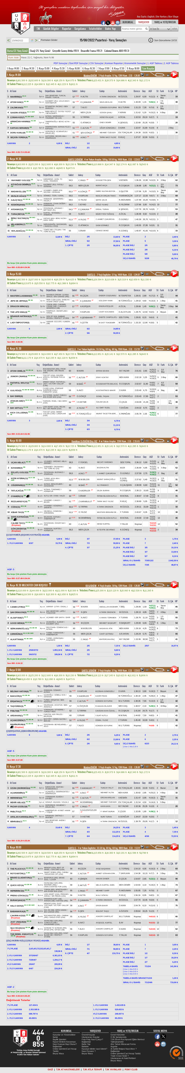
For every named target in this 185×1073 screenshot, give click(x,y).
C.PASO (82, 180)
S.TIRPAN (85, 117)
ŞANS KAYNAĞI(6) (20, 517)
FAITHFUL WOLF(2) (19, 383)
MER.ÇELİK (86, 112)
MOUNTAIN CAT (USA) (54, 874)
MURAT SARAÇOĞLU (106, 479)
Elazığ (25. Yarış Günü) (40, 51)
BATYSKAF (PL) (50, 210)
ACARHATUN (61, 132)
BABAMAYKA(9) (18, 911)
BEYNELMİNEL (60, 725)
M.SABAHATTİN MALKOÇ (107, 384)
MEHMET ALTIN (107, 793)
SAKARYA (47, 508)
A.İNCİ (83, 137)
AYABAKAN (48, 199)
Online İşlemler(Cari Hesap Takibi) (126, 1053)
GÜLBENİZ (60, 805)
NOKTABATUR (51, 103)
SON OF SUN (51, 316)
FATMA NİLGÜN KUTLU (107, 496)
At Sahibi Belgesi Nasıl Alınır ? (124, 1049)
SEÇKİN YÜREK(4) (19, 137)
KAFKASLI (49, 129)
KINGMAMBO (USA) (52, 924)
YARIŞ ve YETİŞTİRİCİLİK (165, 22)
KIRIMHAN (49, 816)
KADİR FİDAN (101, 696)
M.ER (122, 468)
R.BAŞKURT (124, 623)
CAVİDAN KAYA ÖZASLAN (106, 711)
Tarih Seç (32, 40)
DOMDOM (57, 511)
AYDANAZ (58, 208)
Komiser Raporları (114, 63)
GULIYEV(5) (15, 390)
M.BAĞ (80, 384)
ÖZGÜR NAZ (60, 523)
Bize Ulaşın (173, 16)
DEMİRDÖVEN (51, 127)
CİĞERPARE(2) (18, 485)
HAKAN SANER (102, 879)
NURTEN (57, 529)
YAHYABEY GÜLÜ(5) (20, 180)
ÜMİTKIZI (59, 816)
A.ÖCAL (122, 117)
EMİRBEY (47, 463)
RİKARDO (54, 181)
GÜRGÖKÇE (50, 132)
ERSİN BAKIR (102, 906)
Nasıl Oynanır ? (89, 1051)
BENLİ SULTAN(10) (20, 218)
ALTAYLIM (49, 822)
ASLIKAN (56, 802)
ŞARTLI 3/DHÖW (75, 159)
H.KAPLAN (83, 196)
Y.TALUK (124, 524)
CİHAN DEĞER (59, 204)
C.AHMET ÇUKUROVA (105, 219)
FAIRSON (47, 401)
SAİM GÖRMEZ (102, 225)
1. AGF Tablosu (154, 63)
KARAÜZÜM (50, 787)
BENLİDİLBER (56, 484)
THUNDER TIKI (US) (53, 118)
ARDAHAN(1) (16, 715)
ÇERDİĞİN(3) (16, 634)
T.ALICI (84, 107)
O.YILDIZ (82, 200)
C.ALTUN (85, 128)
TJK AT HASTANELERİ (67, 1069)
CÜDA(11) (15, 507)
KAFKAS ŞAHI (49, 218)
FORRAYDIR (58, 633)
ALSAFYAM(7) (17, 618)
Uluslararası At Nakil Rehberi (123, 1058)
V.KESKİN (123, 180)
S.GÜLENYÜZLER (88, 810)
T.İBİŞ (121, 607)
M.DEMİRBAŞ (85, 518)
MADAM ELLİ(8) (18, 191)
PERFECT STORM (61, 318)
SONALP (48, 802)
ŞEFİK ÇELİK (101, 200)
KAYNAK (56, 517)
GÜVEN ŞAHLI (106, 113)
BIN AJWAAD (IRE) (61, 296)
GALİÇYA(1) (16, 200)
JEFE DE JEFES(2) (19, 301)
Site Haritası (161, 16)
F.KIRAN (122, 112)
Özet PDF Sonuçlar (78, 63)
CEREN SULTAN (59, 719)
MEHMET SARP (102, 891)
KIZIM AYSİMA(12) (19, 478)
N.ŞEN (84, 612)
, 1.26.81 (134, 75)
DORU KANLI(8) (17, 133)
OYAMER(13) (17, 496)
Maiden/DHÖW (90, 75)
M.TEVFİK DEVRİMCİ (106, 530)
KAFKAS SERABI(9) (19, 128)
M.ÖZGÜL (123, 96)
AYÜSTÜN (58, 705)
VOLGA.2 (47, 201)
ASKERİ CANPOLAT (104, 916)
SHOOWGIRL (61, 224)
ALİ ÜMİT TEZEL (103, 408)
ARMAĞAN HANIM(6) (20, 121)
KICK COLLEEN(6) (19, 413)
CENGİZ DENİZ (102, 231)
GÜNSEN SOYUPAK (108, 107)
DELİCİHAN (50, 627)
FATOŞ (60, 185)
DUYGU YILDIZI (64, 111)
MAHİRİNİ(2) (16, 97)
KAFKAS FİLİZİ (64, 127)
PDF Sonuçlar (60, 63)
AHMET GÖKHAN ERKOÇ (107, 873)
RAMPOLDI (50, 311)
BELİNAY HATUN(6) (19, 691)
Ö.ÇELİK (123, 402)
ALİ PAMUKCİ (103, 485)
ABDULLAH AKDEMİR (108, 607)
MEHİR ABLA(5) (17, 802)
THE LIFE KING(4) (18, 312)
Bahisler (85, 1046)
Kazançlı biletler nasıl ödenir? (94, 1049)
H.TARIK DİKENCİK (108, 97)
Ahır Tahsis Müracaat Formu (123, 1044)
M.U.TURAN (123, 107)
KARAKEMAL (49, 513)
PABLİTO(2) (15, 812)
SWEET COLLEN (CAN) (52, 413)
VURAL (61, 196)
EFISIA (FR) (48, 930)
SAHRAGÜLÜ (58, 116)
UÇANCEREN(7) (17, 720)
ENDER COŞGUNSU (107, 296)
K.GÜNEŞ (123, 231)
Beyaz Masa (58, 1053)
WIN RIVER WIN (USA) (52, 397)
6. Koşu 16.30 (88, 68)
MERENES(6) (16, 798)
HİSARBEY (48, 500)
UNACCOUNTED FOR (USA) (55, 887)
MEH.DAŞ (123, 706)
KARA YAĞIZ (48, 220)
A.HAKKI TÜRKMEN (107, 618)
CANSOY (56, 500)
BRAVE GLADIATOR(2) (21, 878)
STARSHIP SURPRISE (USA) (53, 389)
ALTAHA (48, 116)
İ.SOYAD (82, 204)
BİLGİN (47, 502)
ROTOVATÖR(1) (17, 873)
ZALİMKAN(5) (16, 108)
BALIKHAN (48, 517)
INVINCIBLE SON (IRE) (53, 883)
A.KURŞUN (85, 306)
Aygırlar (114, 1046)
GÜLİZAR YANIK (106, 301)
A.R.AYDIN (124, 634)
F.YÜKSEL (83, 462)
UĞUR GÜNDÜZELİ (108, 128)
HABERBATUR (49, 519)
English (151, 16)
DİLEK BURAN (103, 491)
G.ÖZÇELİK (82, 706)
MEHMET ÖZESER (108, 133)
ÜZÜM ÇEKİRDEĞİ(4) (20, 788)
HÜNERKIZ (57, 506)
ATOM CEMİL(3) (17, 371)
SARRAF (49, 607)
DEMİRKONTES (62, 792)
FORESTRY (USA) (50, 392)
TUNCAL (56, 97)
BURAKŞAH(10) (17, 900)
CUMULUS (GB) (50, 923)
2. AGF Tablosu (171, 63)
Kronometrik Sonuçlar (135, 63)
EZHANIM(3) (17, 468)
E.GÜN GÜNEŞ (123, 479)
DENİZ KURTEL (103, 524)
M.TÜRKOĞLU (125, 301)
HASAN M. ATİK (106, 628)
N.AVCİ (81, 214)
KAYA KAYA (105, 806)
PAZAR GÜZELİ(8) (18, 806)
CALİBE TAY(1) (18, 523)
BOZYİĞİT (48, 719)
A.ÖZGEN (123, 911)
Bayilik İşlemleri (59, 1039)
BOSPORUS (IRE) (51, 878)
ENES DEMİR (105, 122)
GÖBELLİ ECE (59, 695)
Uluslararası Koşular (91, 1037)
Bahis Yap (110, 29)
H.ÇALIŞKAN (126, 485)
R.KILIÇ (121, 137)
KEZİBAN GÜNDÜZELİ (104, 691)
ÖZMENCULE (62, 627)
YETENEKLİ (56, 213)
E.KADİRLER (84, 491)
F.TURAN (124, 512)
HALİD (62, 496)
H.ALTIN (84, 96)
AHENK (62, 820)
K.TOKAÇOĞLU (84, 414)
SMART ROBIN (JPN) (52, 872)
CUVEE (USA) (48, 388)
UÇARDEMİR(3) (17, 793)
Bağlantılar (57, 1046)
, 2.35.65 (133, 441)
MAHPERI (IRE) (50, 885)
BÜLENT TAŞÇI (102, 911)
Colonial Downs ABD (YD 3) (116, 51)
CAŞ (47, 123)
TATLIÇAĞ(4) (17, 491)
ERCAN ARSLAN (108, 798)
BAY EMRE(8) (16, 396)
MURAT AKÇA (101, 185)
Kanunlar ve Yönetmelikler (64, 1035)
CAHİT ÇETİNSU (106, 634)
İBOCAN (47, 721)
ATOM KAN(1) (16, 102)
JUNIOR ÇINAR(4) (18, 376)
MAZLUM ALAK (106, 102)
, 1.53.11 (134, 848)
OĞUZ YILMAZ (102, 205)
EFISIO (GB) (60, 930)
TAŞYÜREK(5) (16, 706)
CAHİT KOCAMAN (106, 312)
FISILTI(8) (14, 711)
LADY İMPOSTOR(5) (19, 323)
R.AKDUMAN (125, 200)
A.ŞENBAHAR (86, 317)
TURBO (47, 478)
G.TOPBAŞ (124, 869)
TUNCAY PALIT (107, 788)
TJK (38, 29)
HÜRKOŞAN (58, 638)
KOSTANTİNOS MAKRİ (105, 390)
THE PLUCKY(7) (17, 869)
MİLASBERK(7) (18, 224)
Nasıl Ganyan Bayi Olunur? (65, 1044)
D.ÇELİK (123, 879)
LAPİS (62, 611)
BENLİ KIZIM (61, 218)
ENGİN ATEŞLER (106, 306)
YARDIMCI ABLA (59, 461)
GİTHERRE (59, 710)
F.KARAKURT (86, 788)
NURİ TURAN (106, 817)
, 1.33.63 (133, 159)
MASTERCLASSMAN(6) (21, 296)
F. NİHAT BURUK (108, 812)
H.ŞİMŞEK (82, 879)
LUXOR (53, 880)
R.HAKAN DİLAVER (103, 706)
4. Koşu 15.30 (58, 68)
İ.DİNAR (82, 231)
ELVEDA (59, 797)
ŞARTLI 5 (91, 274)
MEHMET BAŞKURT (107, 623)
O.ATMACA (86, 122)
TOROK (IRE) (51, 304)
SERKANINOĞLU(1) (19, 628)
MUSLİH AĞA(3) (18, 196)
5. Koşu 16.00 (73, 68)
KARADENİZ (48, 179)
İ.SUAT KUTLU (101, 715)
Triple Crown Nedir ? (120, 1056)
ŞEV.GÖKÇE (86, 133)
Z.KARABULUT (85, 501)
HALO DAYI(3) (17, 906)
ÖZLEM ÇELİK (102, 402)
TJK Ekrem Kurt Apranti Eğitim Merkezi (128, 1039)
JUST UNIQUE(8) (18, 922)
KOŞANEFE (50, 640)
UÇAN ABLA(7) (18, 462)
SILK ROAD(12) (17, 928)
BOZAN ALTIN (103, 468)
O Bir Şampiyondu (118, 1037)
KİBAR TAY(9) (17, 512)
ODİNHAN (47, 186)
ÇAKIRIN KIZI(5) (17, 916)
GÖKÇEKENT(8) (18, 529)
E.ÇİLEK (122, 811)
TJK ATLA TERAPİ (92, 1069)
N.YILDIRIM (124, 204)
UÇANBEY (47, 190)
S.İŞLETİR (123, 191)
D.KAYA (121, 128)
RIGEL (54, 401)
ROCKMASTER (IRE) (51, 369)
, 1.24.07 (133, 274)
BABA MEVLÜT (51, 111)
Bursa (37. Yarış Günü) (17, 51)
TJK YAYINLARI (113, 1069)
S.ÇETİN (84, 323)
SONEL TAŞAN (102, 396)
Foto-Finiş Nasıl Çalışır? (92, 1039)
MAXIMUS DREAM (53, 295)
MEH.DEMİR (124, 885)
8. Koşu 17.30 (118, 68)
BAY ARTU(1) (16, 408)
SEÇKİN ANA (60, 136)
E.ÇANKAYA (86, 102)
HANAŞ (49, 313)
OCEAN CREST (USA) (55, 302)
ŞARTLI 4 (72, 349)
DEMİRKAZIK (50, 138)
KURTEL (47, 213)
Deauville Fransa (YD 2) (91, 51)
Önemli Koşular (88, 1035)
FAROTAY (47, 714)
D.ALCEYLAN (125, 312)
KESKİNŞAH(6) (18, 205)
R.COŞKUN (124, 185)
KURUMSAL (128, 22)
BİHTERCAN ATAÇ (107, 639)
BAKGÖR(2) (16, 696)
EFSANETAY (50, 106)
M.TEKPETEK (125, 296)
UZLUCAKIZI (64, 101)
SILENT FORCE (59, 395)
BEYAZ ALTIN (64, 122)
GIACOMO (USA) (57, 869)
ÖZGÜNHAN (48, 208)
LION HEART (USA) (50, 407)
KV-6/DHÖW (91, 585)
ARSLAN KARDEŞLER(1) (22, 817)
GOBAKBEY (48, 467)
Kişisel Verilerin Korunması (64, 1042)
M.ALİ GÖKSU (102, 895)
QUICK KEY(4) (17, 885)
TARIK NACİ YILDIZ (108, 137)
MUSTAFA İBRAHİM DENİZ (108, 512)
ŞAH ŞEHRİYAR (51, 96)
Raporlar (66, 29)
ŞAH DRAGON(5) (18, 612)
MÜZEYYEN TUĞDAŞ (105, 214)
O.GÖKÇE (81, 396)
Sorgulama (80, 29)
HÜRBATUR (48, 491)
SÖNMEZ (47, 196)
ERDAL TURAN (102, 209)
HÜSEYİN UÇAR (106, 117)
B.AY (121, 923)
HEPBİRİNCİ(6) (17, 891)
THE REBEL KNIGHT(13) (21, 934)
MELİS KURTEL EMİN (105, 885)
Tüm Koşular (148, 68)
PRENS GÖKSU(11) (19, 895)
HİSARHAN (48, 474)
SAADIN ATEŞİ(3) (18, 113)
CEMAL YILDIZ (101, 720)
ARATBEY (49, 817)
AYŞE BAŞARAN (103, 869)
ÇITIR (56, 607)
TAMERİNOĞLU (51, 122)
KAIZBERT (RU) (51, 101)
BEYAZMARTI (51, 113)
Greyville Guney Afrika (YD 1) (65, 51)
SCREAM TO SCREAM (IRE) (55, 928)
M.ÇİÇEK (84, 296)
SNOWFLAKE (61, 311)
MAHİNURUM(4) (17, 724)
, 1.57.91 (134, 349)
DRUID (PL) (50, 133)
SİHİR (68, 617)
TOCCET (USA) (49, 375)
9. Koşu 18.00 (133, 68)
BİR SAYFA (59, 617)
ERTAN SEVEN (102, 371)
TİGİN (54, 196)
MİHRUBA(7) (16, 821)
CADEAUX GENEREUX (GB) (56, 307)
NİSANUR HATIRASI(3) (21, 316)
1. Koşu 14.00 (13, 68)
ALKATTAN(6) (16, 639)
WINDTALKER (61, 889)
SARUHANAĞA (49, 224)
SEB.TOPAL (124, 317)
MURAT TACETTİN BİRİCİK (107, 414)
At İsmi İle (154, 29)
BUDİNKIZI (59, 472)
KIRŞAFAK (55, 700)
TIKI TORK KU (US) (55, 231)
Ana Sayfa (142, 16)
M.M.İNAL (124, 496)
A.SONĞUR (123, 817)
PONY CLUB (131, 1069)
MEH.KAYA (124, 377)
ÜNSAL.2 (64, 607)
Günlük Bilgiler (51, 29)
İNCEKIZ (59, 106)
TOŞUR (49, 812)
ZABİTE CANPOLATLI (108, 317)
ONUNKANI (58, 467)
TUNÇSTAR (50, 613)
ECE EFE (58, 322)
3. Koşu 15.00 (43, 68)
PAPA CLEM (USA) (53, 300)
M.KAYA (80, 371)
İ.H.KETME (82, 402)
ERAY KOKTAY (102, 377)
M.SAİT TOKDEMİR (107, 323)
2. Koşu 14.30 (28, 68)
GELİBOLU (48, 511)
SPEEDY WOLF (49, 382)
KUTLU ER (48, 496)
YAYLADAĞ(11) (18, 231)
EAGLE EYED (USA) (57, 917)
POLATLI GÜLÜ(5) (19, 472)
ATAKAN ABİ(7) (17, 401)
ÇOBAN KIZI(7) (17, 117)
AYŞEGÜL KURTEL (104, 923)
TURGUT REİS (49, 712)
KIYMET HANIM (64, 810)
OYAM (55, 496)
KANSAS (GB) (49, 901)
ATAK (46, 525)
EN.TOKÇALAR (125, 132)
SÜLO (46, 726)
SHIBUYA (65, 300)
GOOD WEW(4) (17, 623)
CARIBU (65, 872)
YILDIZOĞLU (49, 480)
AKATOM (59, 787)
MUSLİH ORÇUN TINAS (106, 196)
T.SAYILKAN (124, 873)
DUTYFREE (47, 395)
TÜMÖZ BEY (48, 230)
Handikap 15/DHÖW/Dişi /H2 (84, 441)
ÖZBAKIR (57, 690)
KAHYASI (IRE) (62, 901)
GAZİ (50, 1069)
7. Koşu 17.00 (103, 68)
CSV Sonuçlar (96, 63)
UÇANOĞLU (51, 622)
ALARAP (60, 622)
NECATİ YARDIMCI (105, 462)
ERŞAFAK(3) (16, 701)
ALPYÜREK (49, 136)
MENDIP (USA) (50, 868)
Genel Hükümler (118, 1035)
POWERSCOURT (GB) (53, 899)
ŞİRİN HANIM (60, 910)
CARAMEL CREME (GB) (56, 305)
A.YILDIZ (82, 219)
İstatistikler (95, 29)
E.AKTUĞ (82, 885)
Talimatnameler (117, 1042)
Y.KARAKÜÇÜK (126, 196)
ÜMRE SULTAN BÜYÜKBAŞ (107, 191)
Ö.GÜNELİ (123, 219)
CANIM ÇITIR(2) (17, 607)
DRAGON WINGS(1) (19, 306)
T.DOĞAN (123, 408)
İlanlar (55, 1037)
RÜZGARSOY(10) (19, 501)
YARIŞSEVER (143, 22)
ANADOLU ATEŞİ (51, 226)
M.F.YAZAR (124, 371)
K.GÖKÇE (82, 191)
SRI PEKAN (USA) (54, 409)
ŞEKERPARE (58, 199)
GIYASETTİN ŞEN (103, 180)
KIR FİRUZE (57, 714)
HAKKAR (49, 322)
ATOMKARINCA (51, 789)
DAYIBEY (48, 799)
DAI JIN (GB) (49, 910)
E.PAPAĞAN (124, 414)
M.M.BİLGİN (84, 479)
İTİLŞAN (57, 230)
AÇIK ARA (55, 478)
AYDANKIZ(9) (17, 209)
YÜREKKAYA (48, 710)
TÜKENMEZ (56, 489)
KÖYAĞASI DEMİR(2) (21, 184)
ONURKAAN (48, 705)
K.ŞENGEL (123, 122)
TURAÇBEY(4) (18, 214)
